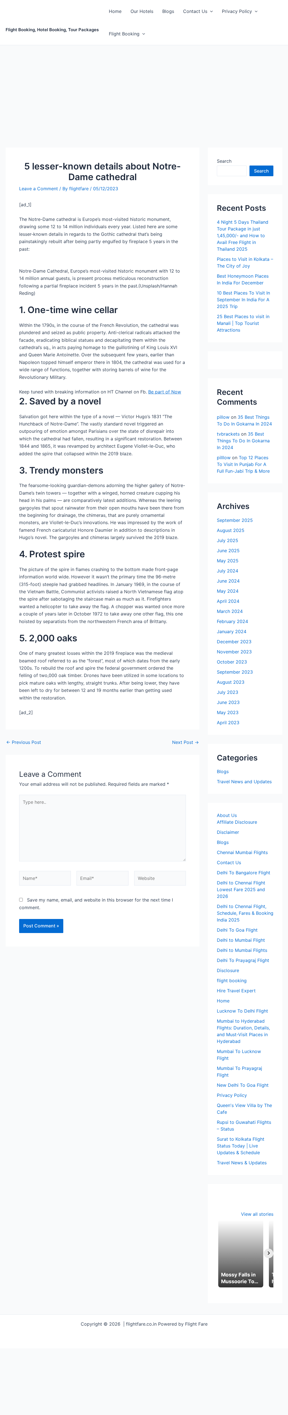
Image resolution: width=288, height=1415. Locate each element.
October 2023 (232, 662)
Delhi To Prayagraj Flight (243, 960)
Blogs (168, 11)
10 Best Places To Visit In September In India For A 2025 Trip (243, 299)
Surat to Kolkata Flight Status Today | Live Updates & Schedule (240, 1145)
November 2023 (234, 652)
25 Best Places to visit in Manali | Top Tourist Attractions (243, 323)
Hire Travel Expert (236, 990)
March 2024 (230, 611)
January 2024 (231, 631)
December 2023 (234, 641)
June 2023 (228, 702)
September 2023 (235, 672)
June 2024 (228, 581)
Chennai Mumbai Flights (242, 852)
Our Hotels (141, 11)
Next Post (185, 742)
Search (224, 161)
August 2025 (230, 530)
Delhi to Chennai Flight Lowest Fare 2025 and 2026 (241, 889)
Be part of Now (164, 392)
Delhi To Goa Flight (237, 930)
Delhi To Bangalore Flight (243, 872)
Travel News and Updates (244, 781)
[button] (210, 11)
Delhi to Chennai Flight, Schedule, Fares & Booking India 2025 (245, 913)
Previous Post (23, 742)
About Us (227, 815)
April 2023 (228, 722)
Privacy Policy (237, 11)
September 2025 (235, 520)
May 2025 (227, 560)
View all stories (257, 1214)
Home (115, 11)
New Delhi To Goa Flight (243, 1085)
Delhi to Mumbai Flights (242, 950)
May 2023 (227, 712)
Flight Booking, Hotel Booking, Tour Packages (52, 27)
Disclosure (228, 970)
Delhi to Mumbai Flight (241, 940)
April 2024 (228, 601)
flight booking (232, 980)
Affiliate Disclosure (237, 822)
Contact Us (195, 11)
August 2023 (230, 682)
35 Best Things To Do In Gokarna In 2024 (243, 440)
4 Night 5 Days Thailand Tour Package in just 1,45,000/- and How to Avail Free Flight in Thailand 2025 (242, 235)
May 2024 (227, 591)
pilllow (224, 457)
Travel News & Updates (242, 1162)
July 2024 (227, 571)
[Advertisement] (144, 87)
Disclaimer (228, 832)
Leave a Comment (38, 188)
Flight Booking (124, 34)
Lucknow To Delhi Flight (242, 1011)
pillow (223, 417)
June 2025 (228, 550)
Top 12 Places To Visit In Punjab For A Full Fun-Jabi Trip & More (243, 464)
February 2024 (232, 621)
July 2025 (227, 540)
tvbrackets (228, 434)
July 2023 (227, 692)
